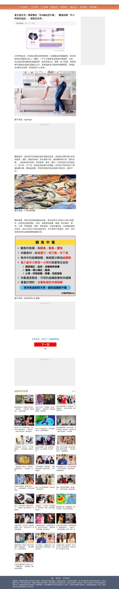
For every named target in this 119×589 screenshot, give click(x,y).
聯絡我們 (58, 578)
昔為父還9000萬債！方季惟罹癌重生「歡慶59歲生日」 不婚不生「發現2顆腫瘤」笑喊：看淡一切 (66, 527)
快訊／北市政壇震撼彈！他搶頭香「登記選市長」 (45, 488)
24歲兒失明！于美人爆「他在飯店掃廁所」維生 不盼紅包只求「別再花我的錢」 (24, 527)
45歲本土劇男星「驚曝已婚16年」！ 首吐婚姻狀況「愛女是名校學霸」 (24, 488)
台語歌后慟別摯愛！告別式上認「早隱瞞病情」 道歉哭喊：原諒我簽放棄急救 (24, 566)
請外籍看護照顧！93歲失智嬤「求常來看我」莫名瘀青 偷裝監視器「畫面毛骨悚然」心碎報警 (66, 429)
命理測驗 (93, 7)
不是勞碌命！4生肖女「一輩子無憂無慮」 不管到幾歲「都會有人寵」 (24, 449)
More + (74, 391)
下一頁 (45, 344)
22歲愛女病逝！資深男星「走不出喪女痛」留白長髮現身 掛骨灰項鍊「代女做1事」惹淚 (66, 547)
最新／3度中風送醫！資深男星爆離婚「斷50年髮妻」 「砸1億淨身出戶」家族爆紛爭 (65, 449)
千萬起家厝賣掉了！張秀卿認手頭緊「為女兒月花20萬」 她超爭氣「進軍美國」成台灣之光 (45, 527)
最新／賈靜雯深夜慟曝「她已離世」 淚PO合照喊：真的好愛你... (66, 488)
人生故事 (44, 7)
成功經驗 (83, 7)
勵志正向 (73, 7)
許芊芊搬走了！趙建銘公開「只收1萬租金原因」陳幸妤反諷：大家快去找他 (45, 547)
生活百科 (34, 7)
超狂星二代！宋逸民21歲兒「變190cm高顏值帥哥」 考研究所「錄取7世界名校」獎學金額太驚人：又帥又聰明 (23, 429)
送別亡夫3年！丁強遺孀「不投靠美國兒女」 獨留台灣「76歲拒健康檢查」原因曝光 (45, 409)
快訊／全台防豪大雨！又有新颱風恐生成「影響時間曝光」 (45, 429)
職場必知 (54, 7)
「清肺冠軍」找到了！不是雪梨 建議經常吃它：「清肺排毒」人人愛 (24, 468)
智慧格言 (64, 7)
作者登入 (25, 7)
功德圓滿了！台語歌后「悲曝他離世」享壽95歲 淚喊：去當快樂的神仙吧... (45, 507)
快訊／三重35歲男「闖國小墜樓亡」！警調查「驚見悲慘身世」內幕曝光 (24, 507)
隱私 (52, 578)
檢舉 (33, 23)
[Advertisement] (44, 137)
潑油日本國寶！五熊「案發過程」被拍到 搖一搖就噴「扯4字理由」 (45, 449)
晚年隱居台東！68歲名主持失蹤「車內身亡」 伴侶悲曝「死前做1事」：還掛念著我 (24, 409)
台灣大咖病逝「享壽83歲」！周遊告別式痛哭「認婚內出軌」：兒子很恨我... (45, 468)
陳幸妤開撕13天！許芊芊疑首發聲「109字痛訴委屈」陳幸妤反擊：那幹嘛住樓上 (66, 468)
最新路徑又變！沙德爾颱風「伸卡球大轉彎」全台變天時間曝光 (66, 507)
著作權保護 (66, 578)
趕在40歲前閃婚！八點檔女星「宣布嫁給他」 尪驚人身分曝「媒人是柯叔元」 (66, 408)
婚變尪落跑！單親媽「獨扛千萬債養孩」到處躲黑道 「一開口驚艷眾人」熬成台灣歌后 (24, 547)
